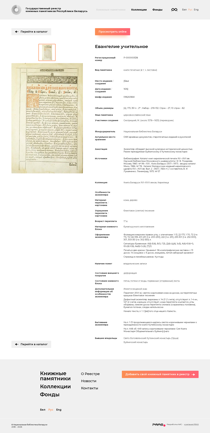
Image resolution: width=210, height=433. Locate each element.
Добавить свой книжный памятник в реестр (157, 374)
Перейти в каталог (34, 31)
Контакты (89, 388)
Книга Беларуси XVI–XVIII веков (140, 182)
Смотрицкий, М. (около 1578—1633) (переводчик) (149, 120)
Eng (196, 9)
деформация (130, 273)
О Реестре (90, 374)
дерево (133, 200)
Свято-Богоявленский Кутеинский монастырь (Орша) (151, 338)
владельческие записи (135, 263)
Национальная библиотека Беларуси (143, 131)
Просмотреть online (113, 31)
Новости (88, 381)
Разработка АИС (174, 424)
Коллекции (139, 9)
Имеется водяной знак (135, 289)
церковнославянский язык (137, 115)
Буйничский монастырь (136, 342)
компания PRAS (191, 424)
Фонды (157, 9)
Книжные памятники (110, 9)
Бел (184, 9)
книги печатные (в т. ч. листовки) (140, 70)
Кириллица (163, 182)
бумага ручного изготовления (139, 226)
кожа (126, 200)
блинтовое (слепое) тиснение (139, 210)
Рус (190, 9)
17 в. (126, 221)
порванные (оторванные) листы (163, 281)
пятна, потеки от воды (135, 281)
